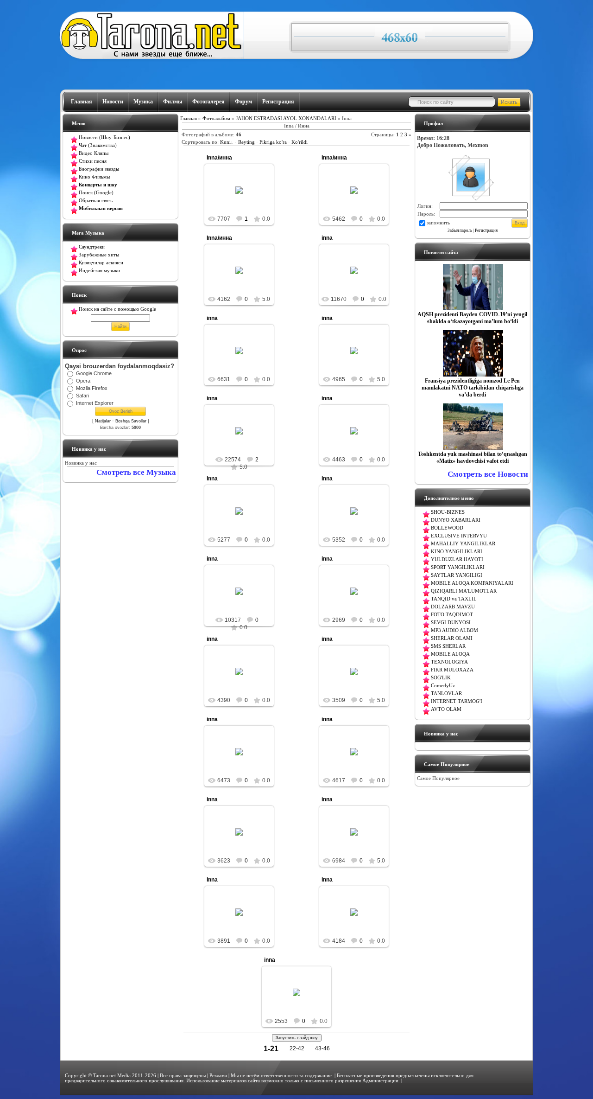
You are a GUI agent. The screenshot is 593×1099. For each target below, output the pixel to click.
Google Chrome (94, 373)
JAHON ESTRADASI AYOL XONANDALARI (286, 118)
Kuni (225, 142)
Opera (83, 380)
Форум (243, 101)
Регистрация (278, 101)
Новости (112, 101)
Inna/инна (219, 157)
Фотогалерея (208, 101)
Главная (81, 101)
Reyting (246, 142)
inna (327, 238)
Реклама (218, 1075)
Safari (82, 395)
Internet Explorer (95, 403)
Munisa (243, 197)
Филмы (172, 101)
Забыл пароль (460, 230)
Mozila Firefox (91, 388)
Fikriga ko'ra (273, 142)
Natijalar (103, 421)
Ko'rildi (299, 142)
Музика (143, 101)
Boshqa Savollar (130, 421)
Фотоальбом (216, 118)
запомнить (438, 222)
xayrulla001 (358, 281)
